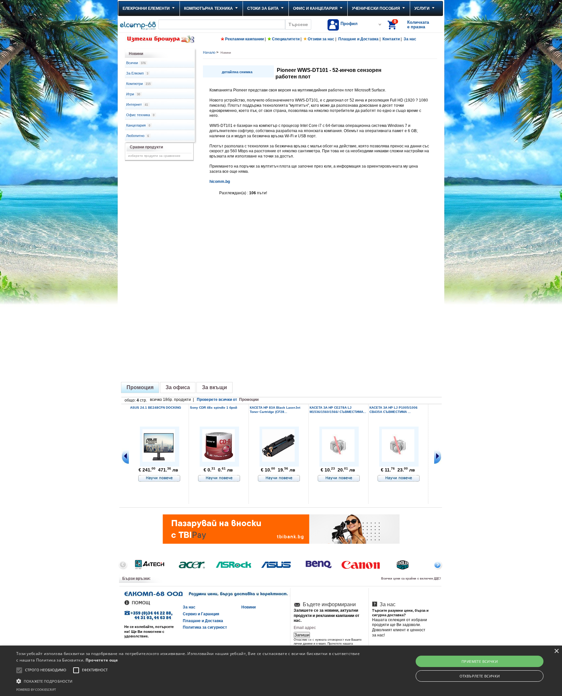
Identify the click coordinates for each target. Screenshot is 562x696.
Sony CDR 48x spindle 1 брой (213, 407)
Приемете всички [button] (480, 661)
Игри (133, 94)
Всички (136, 63)
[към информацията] (159, 478)
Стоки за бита (263, 8)
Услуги (422, 8)
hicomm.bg (219, 181)
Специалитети (286, 39)
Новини (248, 607)
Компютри (138, 84)
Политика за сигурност (205, 627)
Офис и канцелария (315, 8)
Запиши (301, 635)
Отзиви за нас (321, 39)
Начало (209, 52)
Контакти (391, 39)
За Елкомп (137, 73)
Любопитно (137, 136)
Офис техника (140, 115)
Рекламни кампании (244, 39)
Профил (349, 23)
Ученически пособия (376, 8)
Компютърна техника (208, 8)
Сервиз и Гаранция (201, 614)
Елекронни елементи (146, 8)
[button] (188, 681)
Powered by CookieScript (36, 690)
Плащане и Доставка (358, 39)
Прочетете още (102, 660)
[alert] (281, 671)
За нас (410, 39)
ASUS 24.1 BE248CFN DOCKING (155, 407)
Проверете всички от (228, 399)
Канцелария (138, 125)
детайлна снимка (237, 72)
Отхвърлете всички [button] (480, 676)
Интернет (137, 104)
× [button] (556, 651)
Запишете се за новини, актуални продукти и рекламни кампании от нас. (326, 615)
